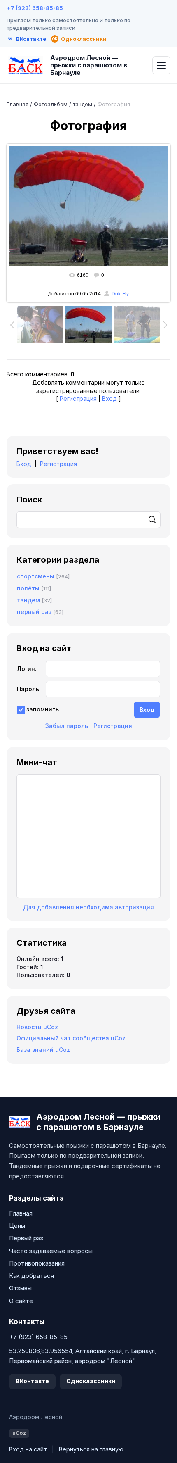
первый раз (34, 611)
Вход (109, 398)
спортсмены (35, 576)
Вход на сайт (28, 1449)
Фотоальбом (51, 104)
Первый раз (26, 1238)
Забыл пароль (66, 725)
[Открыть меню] (161, 65)
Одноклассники (90, 1380)
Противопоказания (37, 1263)
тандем (82, 104)
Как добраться (31, 1276)
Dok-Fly (120, 294)
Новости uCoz (37, 1026)
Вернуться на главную (91, 1449)
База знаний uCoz (43, 1049)
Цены (17, 1226)
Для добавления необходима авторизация (88, 907)
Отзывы (20, 1288)
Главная (17, 104)
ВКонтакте (32, 1380)
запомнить (42, 709)
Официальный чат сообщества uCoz (71, 1038)
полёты (28, 588)
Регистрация (78, 398)
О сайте (21, 1301)
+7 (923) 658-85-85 (35, 8)
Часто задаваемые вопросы (51, 1251)
